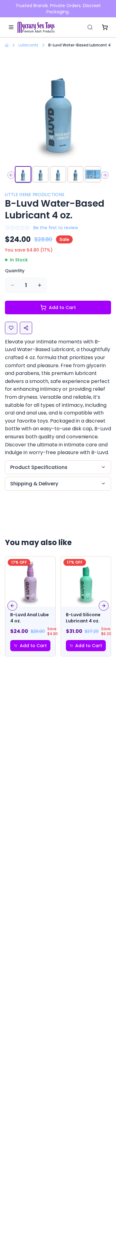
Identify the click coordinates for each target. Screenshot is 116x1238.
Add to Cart (62, 307)
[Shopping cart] (105, 27)
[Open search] (90, 27)
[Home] (35, 27)
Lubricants (28, 45)
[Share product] (26, 328)
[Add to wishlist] (11, 328)
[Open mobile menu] (11, 27)
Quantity (14, 271)
